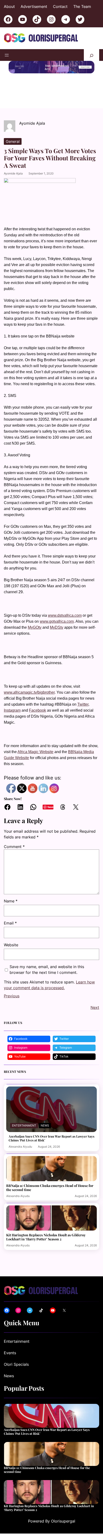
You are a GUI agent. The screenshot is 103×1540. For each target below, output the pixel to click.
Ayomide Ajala (13, 173)
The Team (82, 6)
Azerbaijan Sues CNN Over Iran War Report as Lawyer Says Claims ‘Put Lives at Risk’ (51, 1138)
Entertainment (24, 1125)
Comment (14, 846)
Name (10, 901)
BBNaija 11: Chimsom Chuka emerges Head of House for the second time (49, 1188)
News (45, 1125)
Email (10, 923)
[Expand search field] (91, 55)
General (13, 141)
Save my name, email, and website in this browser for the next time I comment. (47, 969)
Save (50, 807)
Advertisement (34, 6)
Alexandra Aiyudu (20, 1146)
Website (11, 944)
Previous (11, 996)
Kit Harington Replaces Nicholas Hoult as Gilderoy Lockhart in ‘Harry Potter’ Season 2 (46, 1237)
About (9, 6)
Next (95, 1007)
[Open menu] (7, 55)
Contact (60, 6)
